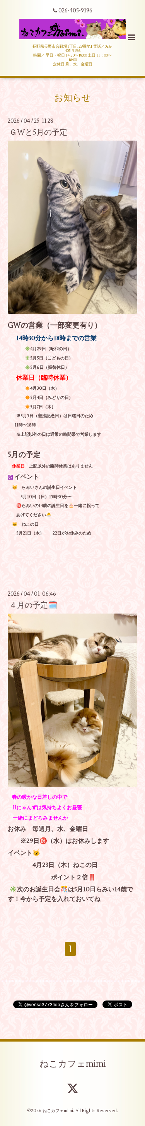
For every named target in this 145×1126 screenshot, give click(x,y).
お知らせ (72, 98)
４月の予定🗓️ (33, 605)
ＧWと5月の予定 (38, 132)
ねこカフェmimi (72, 1064)
